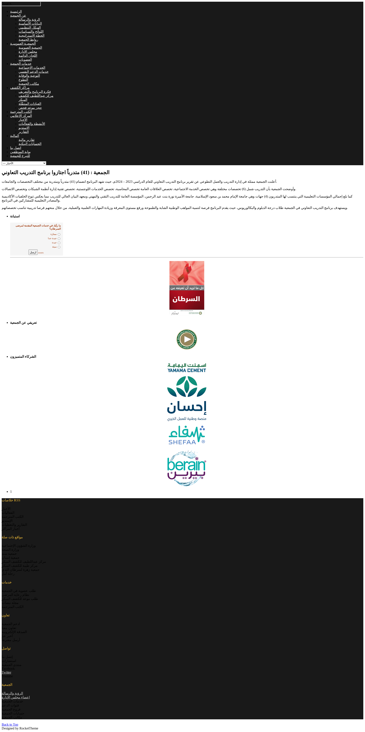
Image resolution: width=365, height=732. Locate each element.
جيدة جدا (52, 238)
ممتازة (53, 234)
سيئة (54, 247)
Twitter (6, 672)
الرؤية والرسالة (12, 693)
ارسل (33, 252)
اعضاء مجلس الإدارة (16, 697)
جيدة (54, 242)
